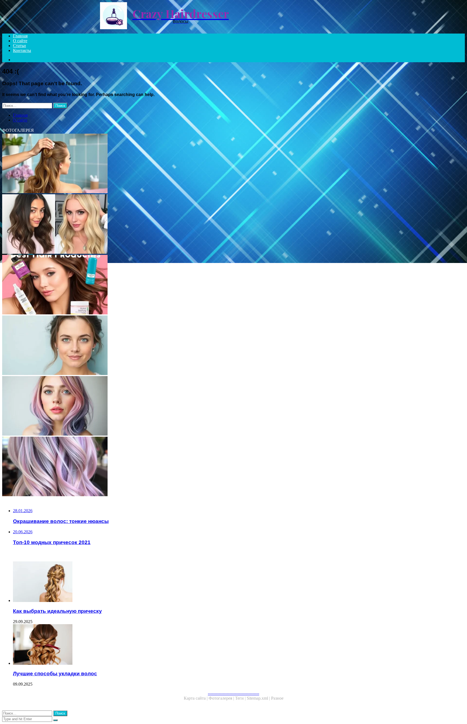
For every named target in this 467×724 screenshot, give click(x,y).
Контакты (22, 50)
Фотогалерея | (222, 698)
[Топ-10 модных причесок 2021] (164, 224)
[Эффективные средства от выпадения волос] (164, 345)
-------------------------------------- (233, 693)
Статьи (19, 45)
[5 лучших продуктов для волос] (164, 285)
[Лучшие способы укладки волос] (169, 645)
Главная (20, 36)
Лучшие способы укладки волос (55, 673)
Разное (277, 698)
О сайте (20, 40)
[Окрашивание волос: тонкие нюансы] (164, 467)
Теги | (241, 698)
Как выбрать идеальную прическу (57, 611)
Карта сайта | (196, 698)
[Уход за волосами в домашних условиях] (164, 164)
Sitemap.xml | (259, 698)
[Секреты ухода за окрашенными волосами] (164, 406)
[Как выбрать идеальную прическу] (169, 582)
